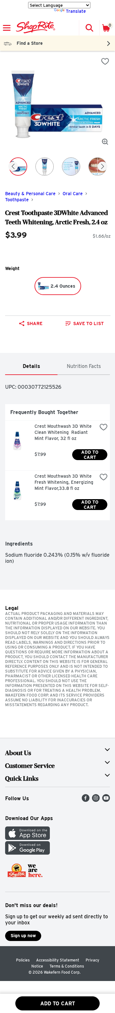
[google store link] (27, 853)
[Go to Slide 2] (44, 166)
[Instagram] (96, 800)
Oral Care (73, 193)
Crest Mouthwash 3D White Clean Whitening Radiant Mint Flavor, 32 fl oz (63, 432)
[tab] (31, 366)
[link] (84, 323)
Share (34, 323)
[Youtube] (106, 800)
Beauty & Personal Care (30, 193)
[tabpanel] (57, 469)
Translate (76, 11)
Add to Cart (90, 455)
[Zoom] (105, 142)
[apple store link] (27, 838)
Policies (23, 960)
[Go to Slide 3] (71, 166)
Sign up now (23, 935)
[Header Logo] (34, 28)
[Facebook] (85, 800)
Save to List (88, 323)
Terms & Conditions (67, 966)
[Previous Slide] (13, 167)
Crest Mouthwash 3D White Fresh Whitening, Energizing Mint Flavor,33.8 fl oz (64, 482)
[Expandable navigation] (7, 28)
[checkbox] (105, 61)
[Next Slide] (103, 167)
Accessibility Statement (57, 960)
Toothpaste (17, 199)
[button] (89, 28)
